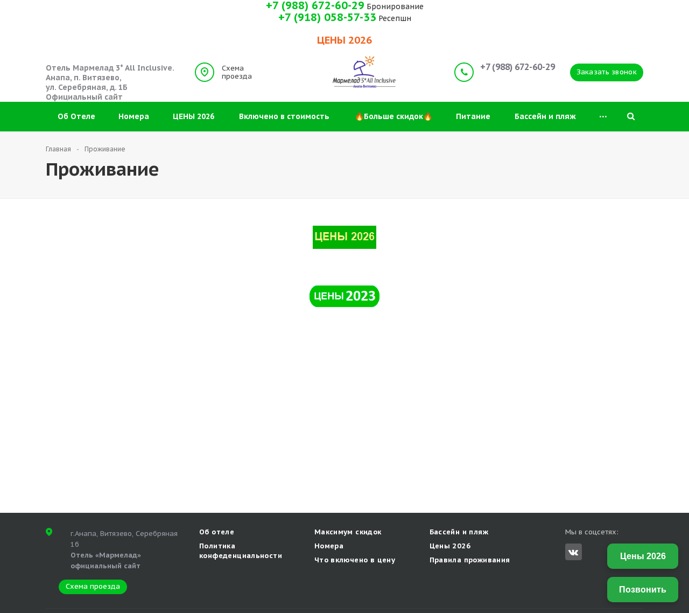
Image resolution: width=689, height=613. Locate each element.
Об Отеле (76, 116)
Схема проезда (237, 72)
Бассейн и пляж (545, 116)
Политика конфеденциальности (240, 550)
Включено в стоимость (284, 116)
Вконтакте (573, 552)
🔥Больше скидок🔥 (393, 116)
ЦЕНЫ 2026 (193, 116)
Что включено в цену (354, 560)
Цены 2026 (450, 546)
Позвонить (642, 589)
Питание (473, 116)
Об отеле (216, 532)
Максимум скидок (348, 532)
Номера (133, 116)
